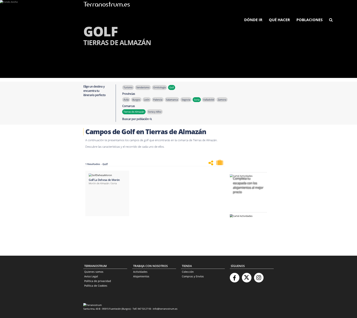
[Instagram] (258, 276)
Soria (197, 99)
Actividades (140, 271)
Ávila (126, 99)
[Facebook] (234, 276)
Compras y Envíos (193, 276)
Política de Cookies (95, 285)
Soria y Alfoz (154, 111)
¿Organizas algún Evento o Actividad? (246, 220)
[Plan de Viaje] (220, 162)
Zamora (222, 99)
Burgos (136, 99)
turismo (128, 87)
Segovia (186, 99)
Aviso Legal (91, 276)
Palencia (157, 99)
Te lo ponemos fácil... (246, 240)
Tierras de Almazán (133, 111)
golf (171, 87)
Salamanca (172, 99)
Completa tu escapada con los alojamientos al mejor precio (248, 185)
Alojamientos (141, 276)
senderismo (142, 87)
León (146, 99)
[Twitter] (246, 276)
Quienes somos (93, 271)
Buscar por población (135, 119)
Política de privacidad (97, 281)
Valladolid (208, 99)
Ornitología (159, 87)
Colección (188, 271)
